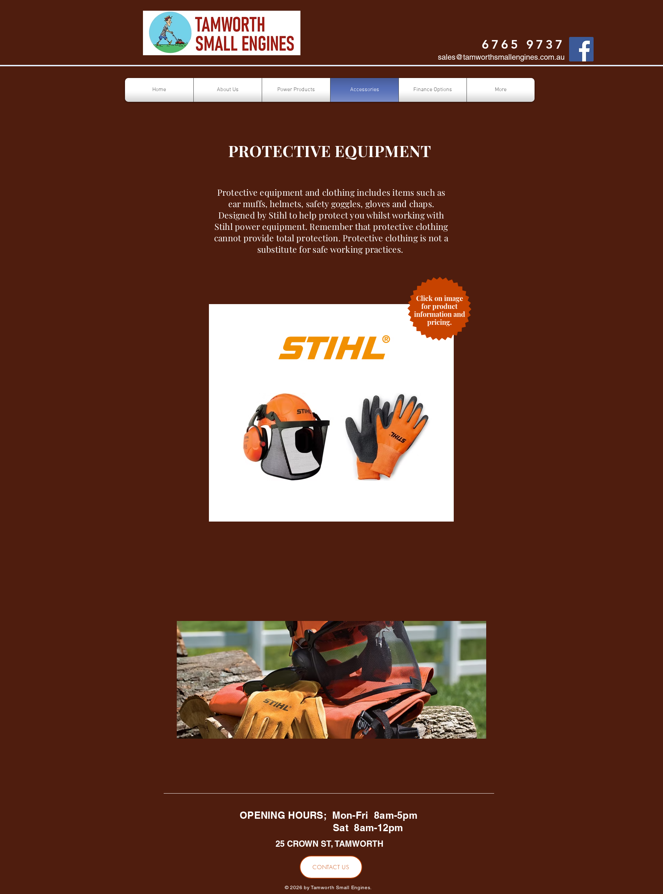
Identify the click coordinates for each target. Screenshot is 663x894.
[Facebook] (581, 49)
